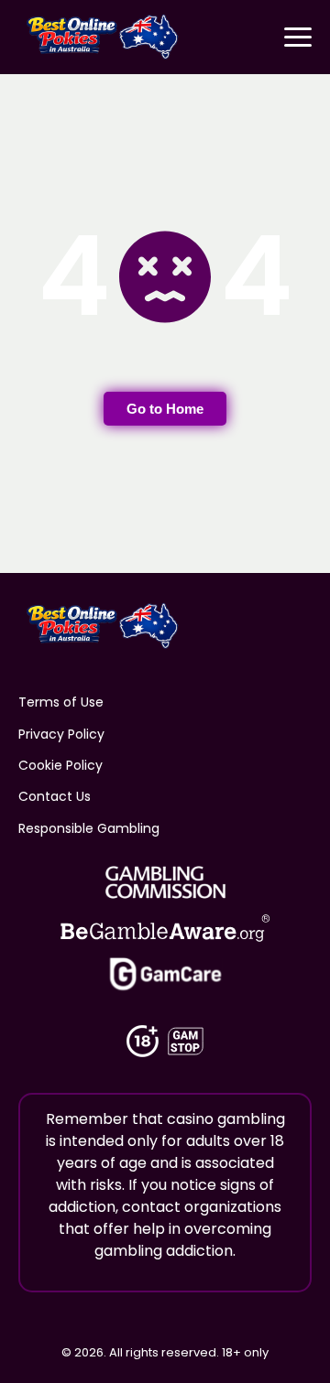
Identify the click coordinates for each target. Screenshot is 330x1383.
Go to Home (165, 408)
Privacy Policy (61, 734)
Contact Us (54, 796)
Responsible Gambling (89, 828)
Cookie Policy (60, 765)
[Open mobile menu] (298, 37)
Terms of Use (61, 702)
